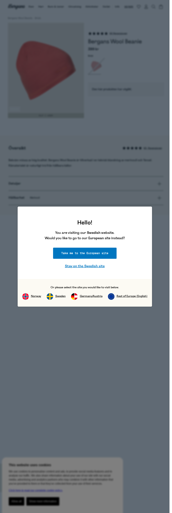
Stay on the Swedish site (85, 266)
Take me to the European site (84, 253)
